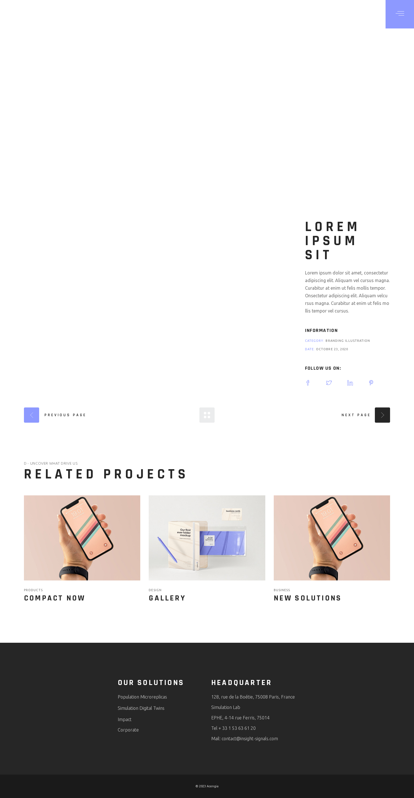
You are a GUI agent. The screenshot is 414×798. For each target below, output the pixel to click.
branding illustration (348, 340)
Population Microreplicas (142, 696)
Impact (125, 719)
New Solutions (308, 598)
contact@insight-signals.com (250, 738)
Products (33, 590)
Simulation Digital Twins (141, 708)
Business (282, 590)
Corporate (128, 729)
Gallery (167, 598)
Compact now (54, 598)
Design (155, 590)
